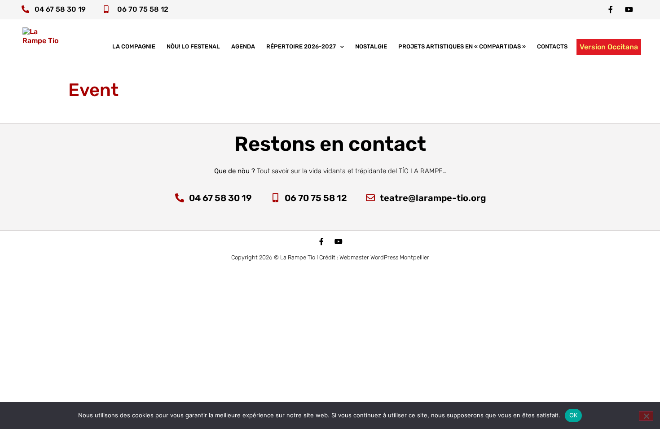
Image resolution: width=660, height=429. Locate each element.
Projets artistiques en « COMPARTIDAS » (462, 46)
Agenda (243, 46)
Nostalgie (371, 46)
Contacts (552, 46)
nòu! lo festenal (193, 46)
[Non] (646, 416)
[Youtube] (338, 241)
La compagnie (133, 46)
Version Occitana (609, 47)
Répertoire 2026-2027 (301, 46)
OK (573, 415)
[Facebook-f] (610, 9)
